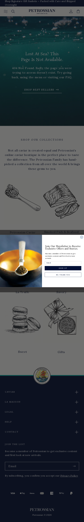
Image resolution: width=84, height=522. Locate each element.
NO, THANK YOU (63, 275)
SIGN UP (63, 268)
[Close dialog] (81, 237)
